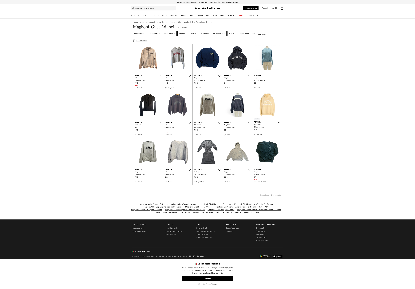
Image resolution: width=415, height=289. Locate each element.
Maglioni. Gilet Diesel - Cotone (153, 204)
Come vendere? (201, 228)
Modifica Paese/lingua (207, 284)
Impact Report (261, 234)
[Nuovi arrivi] (141, 15)
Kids (215, 15)
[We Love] (178, 15)
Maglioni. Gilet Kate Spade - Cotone (146, 209)
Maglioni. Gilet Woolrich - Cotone (183, 204)
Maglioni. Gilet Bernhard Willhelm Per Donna (253, 204)
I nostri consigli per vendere (205, 231)
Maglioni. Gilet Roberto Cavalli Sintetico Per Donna (259, 209)
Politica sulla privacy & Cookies (176, 256)
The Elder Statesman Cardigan (246, 212)
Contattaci (229, 231)
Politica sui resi (170, 234)
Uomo (164, 15)
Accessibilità (136, 256)
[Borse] (196, 15)
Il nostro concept (138, 228)
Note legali (146, 256)
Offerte (240, 15)
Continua (207, 278)
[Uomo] (168, 15)
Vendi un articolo (251, 8)
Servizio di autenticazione (174, 231)
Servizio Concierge (139, 231)
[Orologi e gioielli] (211, 15)
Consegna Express (227, 15)
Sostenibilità (260, 231)
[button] (281, 8)
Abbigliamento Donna (158, 22)
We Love (173, 15)
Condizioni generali (157, 256)
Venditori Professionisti (204, 237)
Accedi (265, 8)
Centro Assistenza (232, 228)
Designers (146, 15)
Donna (156, 15)
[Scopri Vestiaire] (260, 15)
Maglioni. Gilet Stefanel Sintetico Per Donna (212, 212)
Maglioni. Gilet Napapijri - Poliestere (215, 204)
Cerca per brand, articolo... (144, 8)
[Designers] (152, 15)
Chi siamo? (260, 228)
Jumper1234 (264, 207)
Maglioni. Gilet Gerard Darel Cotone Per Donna (235, 207)
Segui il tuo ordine (171, 228)
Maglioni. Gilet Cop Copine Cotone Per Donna (162, 207)
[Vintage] (188, 15)
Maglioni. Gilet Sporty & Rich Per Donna (172, 212)
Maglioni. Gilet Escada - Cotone (199, 207)
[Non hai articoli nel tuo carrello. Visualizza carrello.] (281, 8)
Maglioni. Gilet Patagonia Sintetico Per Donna (185, 209)
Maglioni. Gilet (175, 22)
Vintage (183, 15)
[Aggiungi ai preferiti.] (159, 75)
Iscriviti (274, 8)
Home (135, 22)
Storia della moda (262, 240)
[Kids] (218, 15)
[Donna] (160, 15)
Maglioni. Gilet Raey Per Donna (221, 209)
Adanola (143, 22)
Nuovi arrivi (135, 15)
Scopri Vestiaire (253, 15)
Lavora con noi (261, 237)
